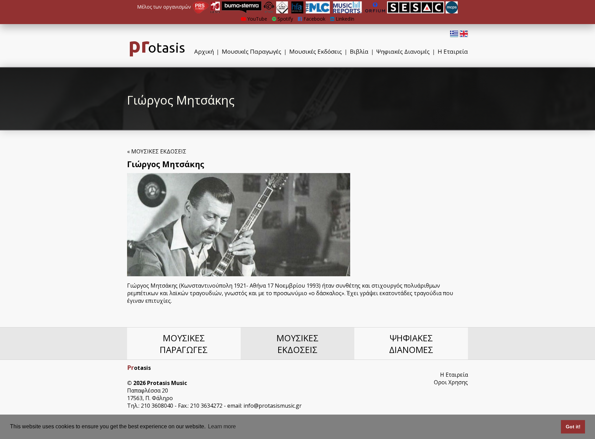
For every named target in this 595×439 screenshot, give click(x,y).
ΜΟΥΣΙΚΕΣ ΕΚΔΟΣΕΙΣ (297, 343)
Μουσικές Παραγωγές (251, 51)
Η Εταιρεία (453, 51)
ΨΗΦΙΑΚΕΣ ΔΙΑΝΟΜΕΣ (411, 343)
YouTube (256, 18)
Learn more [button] (222, 426)
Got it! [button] (573, 426)
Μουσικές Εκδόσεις (315, 51)
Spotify (284, 18)
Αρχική (204, 51)
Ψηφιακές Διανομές (403, 51)
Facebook (313, 18)
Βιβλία (359, 51)
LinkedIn (344, 18)
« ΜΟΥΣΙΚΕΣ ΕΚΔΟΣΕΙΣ (156, 151)
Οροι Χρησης (451, 382)
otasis (156, 47)
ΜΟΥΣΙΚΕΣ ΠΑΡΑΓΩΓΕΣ (184, 343)
